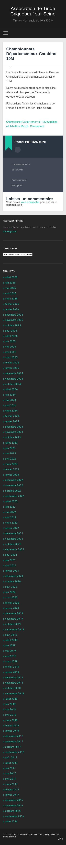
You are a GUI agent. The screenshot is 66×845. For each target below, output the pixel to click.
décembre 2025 (14, 314)
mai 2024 (10, 400)
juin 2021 (10, 560)
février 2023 (12, 469)
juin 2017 (10, 768)
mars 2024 (11, 410)
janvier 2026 (12, 309)
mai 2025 (10, 346)
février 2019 (12, 666)
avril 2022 (10, 517)
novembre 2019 (14, 618)
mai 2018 (10, 709)
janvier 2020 (12, 608)
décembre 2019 (14, 613)
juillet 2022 (11, 501)
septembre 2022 (14, 496)
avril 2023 (10, 458)
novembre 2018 (14, 682)
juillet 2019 (11, 640)
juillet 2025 (11, 336)
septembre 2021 (14, 549)
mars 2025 (11, 357)
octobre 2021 (13, 544)
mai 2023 (10, 453)
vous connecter (30, 202)
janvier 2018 (12, 730)
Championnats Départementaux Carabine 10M (31, 54)
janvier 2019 (12, 672)
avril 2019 (10, 656)
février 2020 (12, 602)
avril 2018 (10, 714)
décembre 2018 (14, 677)
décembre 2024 (14, 373)
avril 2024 (10, 405)
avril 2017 (10, 778)
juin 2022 (10, 506)
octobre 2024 (13, 384)
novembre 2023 (14, 432)
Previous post (19, 180)
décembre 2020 (14, 576)
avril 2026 (10, 293)
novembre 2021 (14, 538)
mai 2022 (10, 512)
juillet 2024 (11, 389)
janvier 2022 (12, 528)
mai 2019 (10, 650)
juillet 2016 (11, 821)
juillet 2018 (11, 698)
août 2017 (11, 757)
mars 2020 (11, 597)
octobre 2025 (13, 325)
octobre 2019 (13, 624)
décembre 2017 (14, 736)
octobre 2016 (13, 810)
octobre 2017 (13, 746)
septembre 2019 (14, 629)
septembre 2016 (14, 816)
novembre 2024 (14, 378)
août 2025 (11, 330)
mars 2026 (11, 298)
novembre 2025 (14, 319)
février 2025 (12, 362)
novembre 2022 (14, 485)
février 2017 (12, 789)
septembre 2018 (14, 693)
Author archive (18, 150)
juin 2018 (10, 704)
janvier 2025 (12, 368)
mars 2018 (11, 720)
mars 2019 (11, 661)
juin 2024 (10, 394)
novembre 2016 (14, 805)
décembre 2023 (14, 426)
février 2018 (12, 725)
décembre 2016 (14, 800)
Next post (17, 185)
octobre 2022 (13, 490)
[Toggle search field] (61, 33)
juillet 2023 (11, 442)
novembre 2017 (14, 741)
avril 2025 (10, 352)
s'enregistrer (10, 231)
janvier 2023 (12, 474)
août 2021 (11, 554)
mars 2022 (11, 522)
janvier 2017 (12, 794)
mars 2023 (11, 464)
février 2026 (12, 304)
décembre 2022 (14, 480)
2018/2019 (17, 169)
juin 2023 (10, 448)
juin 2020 (10, 592)
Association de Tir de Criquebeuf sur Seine (33, 11)
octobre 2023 (13, 437)
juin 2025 (10, 341)
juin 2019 (10, 645)
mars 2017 (11, 784)
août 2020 (11, 586)
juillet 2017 (11, 762)
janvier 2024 (12, 421)
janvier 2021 (12, 570)
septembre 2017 (14, 752)
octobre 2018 (13, 688)
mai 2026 (10, 288)
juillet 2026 (11, 277)
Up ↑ (60, 839)
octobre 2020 (13, 581)
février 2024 (12, 416)
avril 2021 (10, 565)
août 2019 (11, 634)
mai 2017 (10, 773)
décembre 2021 (14, 533)
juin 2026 (10, 282)
